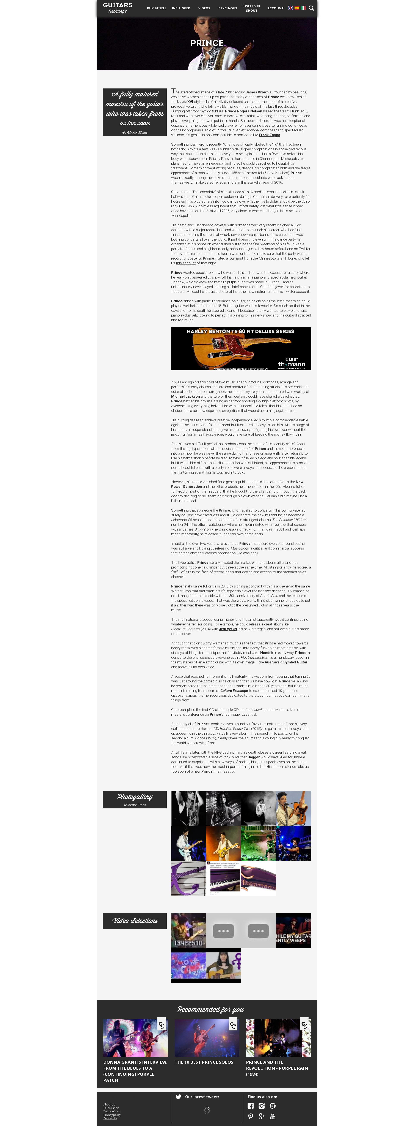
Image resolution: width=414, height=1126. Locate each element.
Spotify (273, 1106)
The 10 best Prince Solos (204, 1062)
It (303, 8)
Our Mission (111, 1108)
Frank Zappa (269, 135)
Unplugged (180, 8)
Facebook (251, 1106)
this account (186, 263)
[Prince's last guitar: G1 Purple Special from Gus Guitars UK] (258, 878)
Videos (204, 8)
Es (297, 8)
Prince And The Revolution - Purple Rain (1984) (277, 1068)
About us (109, 1104)
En (290, 8)
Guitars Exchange (117, 7)
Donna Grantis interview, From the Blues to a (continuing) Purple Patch (135, 1071)
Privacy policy (112, 1115)
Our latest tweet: (202, 1096)
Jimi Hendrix (263, 652)
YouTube (273, 1116)
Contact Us (110, 1118)
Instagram (262, 1106)
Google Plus (262, 1116)
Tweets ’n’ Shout (251, 8)
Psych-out (227, 8)
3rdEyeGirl (228, 629)
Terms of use (112, 1111)
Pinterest (251, 1116)
